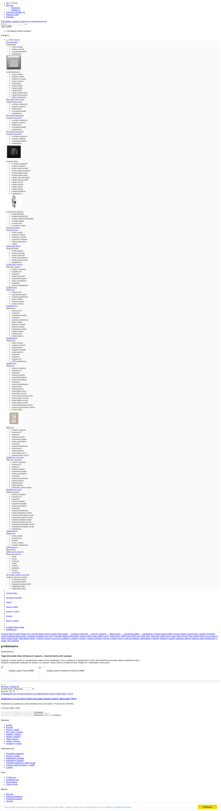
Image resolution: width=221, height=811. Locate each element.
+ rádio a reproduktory (19, 280)
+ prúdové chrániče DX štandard (22, 218)
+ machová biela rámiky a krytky (22, 515)
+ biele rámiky (16, 83)
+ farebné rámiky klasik (19, 173)
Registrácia (15, 8)
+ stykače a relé (16, 223)
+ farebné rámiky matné (19, 175)
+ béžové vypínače (17, 49)
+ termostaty (15, 283)
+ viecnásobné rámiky (18, 51)
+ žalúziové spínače (18, 276)
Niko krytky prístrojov (14, 554)
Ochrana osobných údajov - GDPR (20, 765)
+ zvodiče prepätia (17, 221)
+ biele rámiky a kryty (18, 391)
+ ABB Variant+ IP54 (18, 588)
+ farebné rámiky (17, 88)
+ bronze (14, 570)
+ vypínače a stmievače (19, 104)
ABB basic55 (10, 340)
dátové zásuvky (12, 739)
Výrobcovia (11, 777)
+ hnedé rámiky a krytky (19, 400)
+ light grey (15, 561)
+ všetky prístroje (17, 251)
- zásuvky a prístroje (97, 634)
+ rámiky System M (18, 255)
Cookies (9, 767)
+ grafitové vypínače (18, 345)
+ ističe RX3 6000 (17, 214)
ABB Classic (10, 290)
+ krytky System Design (19, 257)
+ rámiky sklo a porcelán (19, 180)
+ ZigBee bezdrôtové (18, 191)
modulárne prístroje (183, 638)
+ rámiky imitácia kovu (19, 92)
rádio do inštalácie (132, 638)
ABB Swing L (11, 308)
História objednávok (14, 796)
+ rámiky (14, 244)
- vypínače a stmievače (78, 634)
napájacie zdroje (198, 638)
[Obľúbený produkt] (45, 713)
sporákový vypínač (13, 743)
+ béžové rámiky (17, 86)
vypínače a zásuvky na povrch (16, 577)
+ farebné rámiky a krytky (20, 455)
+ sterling (14, 565)
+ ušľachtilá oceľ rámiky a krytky (22, 526)
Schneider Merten (12, 248)
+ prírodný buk (16, 538)
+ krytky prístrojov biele (19, 168)
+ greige (14, 563)
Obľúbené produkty (14, 799)
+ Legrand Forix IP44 (18, 579)
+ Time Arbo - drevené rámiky (21, 487)
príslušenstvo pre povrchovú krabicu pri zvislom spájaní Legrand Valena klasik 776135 (38, 699)
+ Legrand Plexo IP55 (18, 582)
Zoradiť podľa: (7, 689)
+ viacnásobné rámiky (18, 111)
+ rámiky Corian (17, 186)
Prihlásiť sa (15, 10)
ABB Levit (10, 427)
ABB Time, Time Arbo (14, 460)
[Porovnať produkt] (48, 713)
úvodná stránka (11, 593)
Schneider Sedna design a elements (21, 636)
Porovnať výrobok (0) (10, 686)
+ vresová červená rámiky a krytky (23, 407)
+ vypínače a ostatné (18, 225)
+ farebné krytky (17, 483)
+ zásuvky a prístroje (18, 106)
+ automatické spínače (19, 278)
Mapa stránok (11, 782)
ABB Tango (10, 366)
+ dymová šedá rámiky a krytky (22, 405)
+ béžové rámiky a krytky (20, 398)
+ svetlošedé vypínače (19, 329)
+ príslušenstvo (16, 54)
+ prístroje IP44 (16, 409)
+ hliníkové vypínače (18, 79)
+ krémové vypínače (18, 234)
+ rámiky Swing (16, 333)
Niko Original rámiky (9, 638)
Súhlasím (207, 806)
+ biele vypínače (17, 47)
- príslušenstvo (146, 634)
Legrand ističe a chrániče (14, 211)
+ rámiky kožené (17, 189)
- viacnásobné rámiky (130, 634)
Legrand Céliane (12, 161)
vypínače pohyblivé (94, 638)
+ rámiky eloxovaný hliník (20, 177)
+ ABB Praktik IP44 (18, 586)
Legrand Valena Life (13, 72)
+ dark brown (15, 572)
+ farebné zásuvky (17, 389)
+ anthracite (15, 568)
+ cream (14, 559)
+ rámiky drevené (17, 184)
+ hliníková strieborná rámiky (21, 519)
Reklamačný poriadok (15, 758)
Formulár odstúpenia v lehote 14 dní (20, 763)
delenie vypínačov (12, 621)
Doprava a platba (13, 756)
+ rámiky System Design (19, 260)
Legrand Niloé (11, 44)
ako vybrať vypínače (14, 732)
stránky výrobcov (13, 741)
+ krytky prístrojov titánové (20, 170)
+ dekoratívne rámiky (18, 349)
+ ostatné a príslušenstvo (19, 285)
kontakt (9, 602)
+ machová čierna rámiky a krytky (23, 524)
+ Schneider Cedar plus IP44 (21, 584)
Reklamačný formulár (15, 760)
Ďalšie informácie (123, 807)
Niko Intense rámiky (27, 638)
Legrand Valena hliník (14, 134)
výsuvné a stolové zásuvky (113, 638)
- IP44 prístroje (113, 634)
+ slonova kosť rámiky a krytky (22, 395)
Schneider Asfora (12, 230)
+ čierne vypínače (17, 81)
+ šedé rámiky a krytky (19, 393)
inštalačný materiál (167, 638)
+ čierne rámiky (16, 90)
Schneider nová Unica (45, 636)
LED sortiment (13, 641)
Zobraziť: (5, 691)
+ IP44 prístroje (16, 109)
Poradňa (9, 616)
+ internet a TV (16, 271)
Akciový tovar (12, 784)
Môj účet (9, 794)
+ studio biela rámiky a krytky (21, 513)
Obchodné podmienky (14, 598)
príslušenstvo (11, 629)
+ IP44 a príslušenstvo (18, 97)
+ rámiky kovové (17, 182)
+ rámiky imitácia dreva (19, 95)
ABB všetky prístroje (13, 267)
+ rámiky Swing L (17, 336)
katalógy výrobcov (13, 611)
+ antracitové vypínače (19, 239)
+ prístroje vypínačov (18, 269)
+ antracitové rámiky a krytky (21, 522)
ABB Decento (11, 533)
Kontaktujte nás (12, 780)
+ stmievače (15, 274)
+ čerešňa (14, 540)
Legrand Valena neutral (14, 102)
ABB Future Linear (12, 492)
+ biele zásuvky (16, 386)
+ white (13, 556)
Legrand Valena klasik (14, 118)
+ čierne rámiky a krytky (19, 402)
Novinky (9, 801)
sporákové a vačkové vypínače (73, 638)
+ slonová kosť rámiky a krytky (22, 517)
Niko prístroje (11, 549)
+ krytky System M (17, 253)
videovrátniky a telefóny (149, 638)
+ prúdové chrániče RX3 (19, 216)
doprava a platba (12, 607)
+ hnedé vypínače (17, 303)
